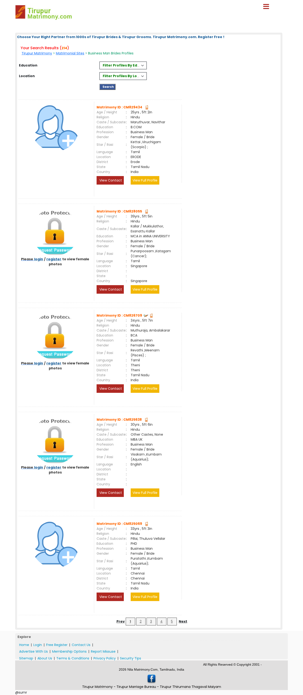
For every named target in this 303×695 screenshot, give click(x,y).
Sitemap (26, 658)
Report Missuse (103, 651)
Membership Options (69, 651)
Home (24, 644)
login (38, 259)
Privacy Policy (105, 658)
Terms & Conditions (72, 658)
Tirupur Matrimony (37, 53)
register (53, 259)
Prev (120, 621)
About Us (44, 658)
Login (37, 644)
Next (183, 621)
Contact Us (81, 644)
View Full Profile (145, 180)
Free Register (56, 644)
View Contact (110, 180)
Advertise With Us (33, 651)
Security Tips (130, 658)
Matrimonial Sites (70, 53)
